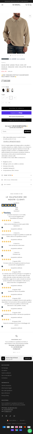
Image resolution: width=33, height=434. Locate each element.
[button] (28, 5)
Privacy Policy (5, 395)
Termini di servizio (6, 385)
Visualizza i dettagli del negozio (11, 141)
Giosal (4, 62)
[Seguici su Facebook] (2, 416)
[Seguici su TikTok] (10, 416)
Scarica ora (27, 358)
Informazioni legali (7, 388)
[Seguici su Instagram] (6, 416)
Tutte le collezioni (6, 373)
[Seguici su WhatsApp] (14, 416)
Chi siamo (4, 370)
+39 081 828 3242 (17, 347)
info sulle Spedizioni (7, 390)
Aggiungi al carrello (16, 108)
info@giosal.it (16, 349)
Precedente (13, 218)
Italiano (22, 420)
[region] (16, 342)
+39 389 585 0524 (19, 345)
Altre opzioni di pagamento (16, 116)
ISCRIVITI (27, 131)
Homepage (5, 368)
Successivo (20, 218)
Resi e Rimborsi (6, 393)
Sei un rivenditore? (7, 375)
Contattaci (4, 378)
